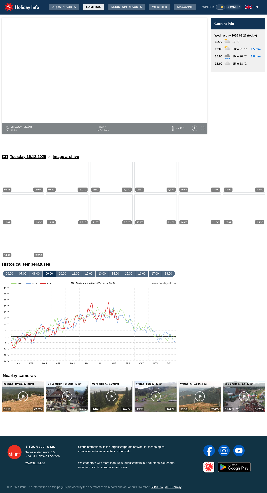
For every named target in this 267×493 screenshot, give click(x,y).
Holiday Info (18, 4)
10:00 (62, 273)
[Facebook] (209, 451)
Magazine (185, 7)
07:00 (22, 273)
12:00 (88, 273)
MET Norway (173, 487)
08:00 (36, 273)
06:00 (9, 273)
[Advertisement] (238, 110)
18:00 (168, 273)
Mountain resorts (126, 7)
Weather (159, 7)
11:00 (75, 273)
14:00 (115, 273)
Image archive (66, 156)
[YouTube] (239, 451)
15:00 (128, 273)
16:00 (141, 273)
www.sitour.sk (35, 463)
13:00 (102, 273)
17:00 (155, 273)
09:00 (49, 273)
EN (256, 7)
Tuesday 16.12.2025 (28, 156)
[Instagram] (224, 451)
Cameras (93, 7)
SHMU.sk (157, 487)
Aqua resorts (64, 7)
